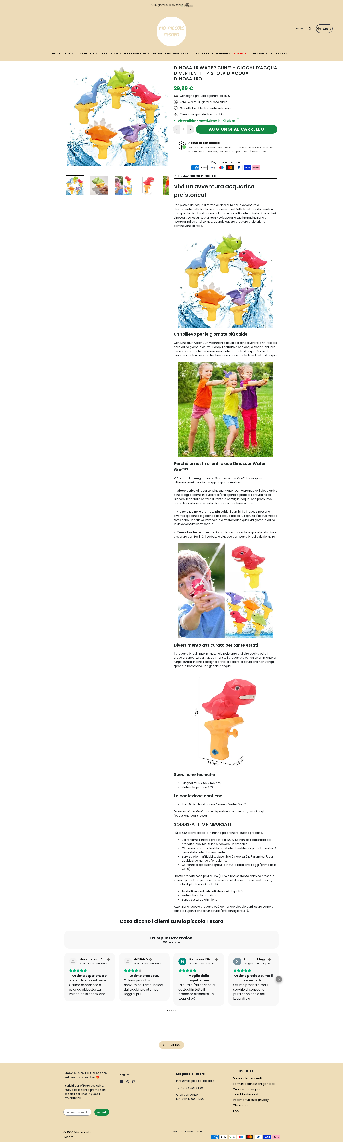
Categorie (85, 53)
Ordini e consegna (246, 1089)
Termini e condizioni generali (254, 1084)
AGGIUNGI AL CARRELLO (236, 129)
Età (67, 53)
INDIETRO (174, 1045)
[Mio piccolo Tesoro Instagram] (134, 1082)
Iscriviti (101, 1112)
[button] (64, 979)
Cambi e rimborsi (245, 1094)
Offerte (240, 53)
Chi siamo (259, 53)
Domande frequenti (247, 1078)
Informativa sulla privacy (251, 1100)
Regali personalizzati (171, 53)
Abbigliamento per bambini (123, 53)
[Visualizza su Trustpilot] (73, 961)
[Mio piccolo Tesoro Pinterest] (128, 1082)
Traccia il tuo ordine (212, 53)
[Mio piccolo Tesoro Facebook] (122, 1082)
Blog (236, 1110)
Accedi (300, 28)
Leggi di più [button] (132, 994)
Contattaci (281, 53)
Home (56, 53)
